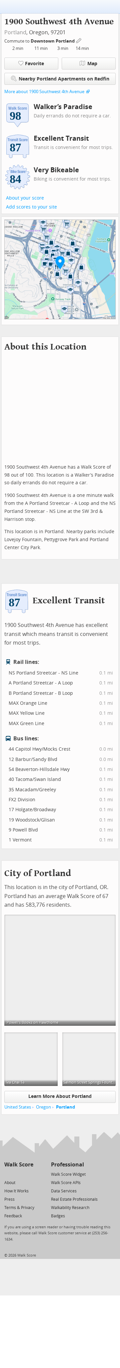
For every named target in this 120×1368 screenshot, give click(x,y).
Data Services (64, 1191)
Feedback (13, 1216)
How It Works (16, 1191)
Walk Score (18, 1164)
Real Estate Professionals (74, 1199)
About (9, 1182)
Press (9, 1199)
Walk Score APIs (66, 1182)
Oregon (43, 1107)
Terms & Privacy (19, 1207)
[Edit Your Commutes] (79, 40)
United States (17, 1107)
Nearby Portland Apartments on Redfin (64, 79)
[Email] (29, 1174)
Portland (15, 32)
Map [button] (92, 64)
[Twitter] (8, 1174)
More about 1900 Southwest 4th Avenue (44, 91)
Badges (58, 1216)
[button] (60, 262)
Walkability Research (70, 1207)
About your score (25, 198)
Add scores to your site (31, 207)
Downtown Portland (53, 41)
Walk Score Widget (68, 1174)
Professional (67, 1164)
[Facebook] (18, 1174)
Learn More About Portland (60, 1096)
